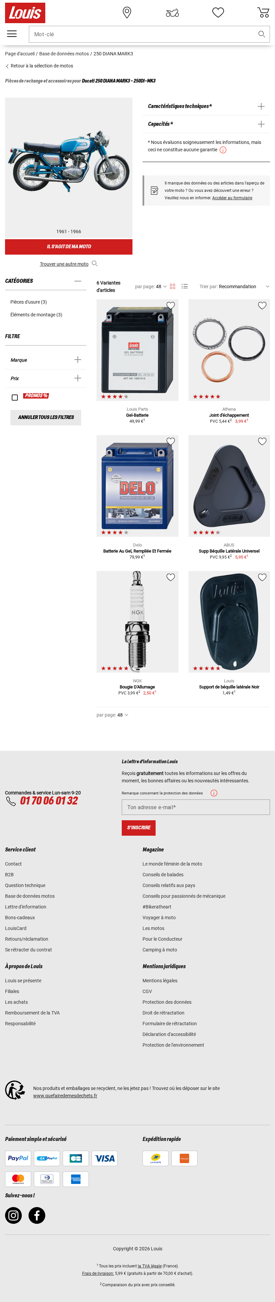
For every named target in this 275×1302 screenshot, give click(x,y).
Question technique (25, 885)
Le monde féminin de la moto (172, 864)
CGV (147, 991)
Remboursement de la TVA (32, 1012)
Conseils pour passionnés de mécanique (184, 896)
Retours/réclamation (26, 939)
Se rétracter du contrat (28, 949)
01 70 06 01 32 (48, 801)
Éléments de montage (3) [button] (36, 314)
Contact (13, 864)
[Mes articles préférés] (218, 13)
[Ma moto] (172, 13)
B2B (9, 874)
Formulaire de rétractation (170, 1023)
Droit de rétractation (163, 1012)
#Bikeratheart (157, 906)
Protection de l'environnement (173, 1045)
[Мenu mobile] (11, 34)
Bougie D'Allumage (137, 686)
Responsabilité (20, 1023)
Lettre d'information (25, 906)
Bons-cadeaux (20, 917)
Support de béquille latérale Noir (229, 686)
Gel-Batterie (137, 415)
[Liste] (184, 286)
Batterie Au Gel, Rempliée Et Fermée (137, 551)
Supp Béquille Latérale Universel (229, 551)
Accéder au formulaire (232, 198)
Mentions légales (160, 980)
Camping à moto (160, 949)
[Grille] (172, 285)
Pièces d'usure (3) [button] (28, 302)
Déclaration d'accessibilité (169, 1034)
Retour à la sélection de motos (41, 65)
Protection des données (167, 1002)
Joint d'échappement (229, 415)
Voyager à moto (159, 917)
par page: (145, 286)
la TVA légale (150, 1266)
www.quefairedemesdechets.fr (65, 1095)
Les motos (153, 928)
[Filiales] (127, 13)
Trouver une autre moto (64, 264)
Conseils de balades (163, 874)
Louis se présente (23, 980)
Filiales (12, 991)
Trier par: (209, 286)
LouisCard (15, 928)
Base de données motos (30, 896)
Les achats (16, 1002)
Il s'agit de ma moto (69, 247)
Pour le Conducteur (162, 939)
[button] (262, 34)
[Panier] (263, 13)
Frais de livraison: (98, 1273)
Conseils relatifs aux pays (169, 885)
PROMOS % (36, 396)
